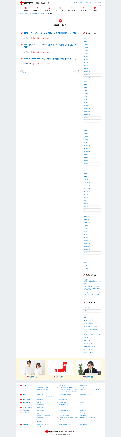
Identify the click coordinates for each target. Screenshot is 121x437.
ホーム (21, 13)
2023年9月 (87, 118)
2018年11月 (87, 259)
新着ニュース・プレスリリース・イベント (34, 13)
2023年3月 (87, 136)
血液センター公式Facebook (43, 415)
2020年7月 (87, 228)
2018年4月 (87, 268)
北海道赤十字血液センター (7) (92, 334)
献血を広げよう (27, 410)
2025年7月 (87, 50)
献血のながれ (40, 399)
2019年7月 (87, 256)
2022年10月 (87, 151)
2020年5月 (87, 234)
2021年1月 (87, 213)
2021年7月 (87, 194)
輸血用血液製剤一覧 (63, 404)
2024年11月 (87, 75)
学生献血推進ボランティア (65, 410)
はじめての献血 (41, 413)
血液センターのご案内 (42, 424)
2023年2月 (87, 139)
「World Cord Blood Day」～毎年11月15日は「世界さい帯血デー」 (50, 59)
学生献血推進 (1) (88, 323)
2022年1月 (87, 179)
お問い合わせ (97, 2)
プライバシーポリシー (42, 387)
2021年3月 (87, 207)
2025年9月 (87, 44)
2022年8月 (87, 157)
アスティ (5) (87, 340)
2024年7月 (87, 87)
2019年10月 (87, 249)
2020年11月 (87, 219)
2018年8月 (87, 265)
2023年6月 (87, 127)
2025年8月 (87, 47)
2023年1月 (87, 142)
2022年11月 (87, 148)
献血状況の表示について (43, 389)
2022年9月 (87, 154)
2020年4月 (87, 237)
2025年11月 (87, 38)
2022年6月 (87, 164)
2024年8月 (87, 84)
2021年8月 (87, 191)
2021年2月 (87, 210)
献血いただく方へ (28, 399)
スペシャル (26, 413)
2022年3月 (87, 173)
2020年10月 (87, 222)
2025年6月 (87, 53)
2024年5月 (87, 93)
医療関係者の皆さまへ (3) (90, 326)
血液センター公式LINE (64, 415)
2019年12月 (87, 243)
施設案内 (25, 424)
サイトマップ (88, 2)
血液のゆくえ (26, 402)
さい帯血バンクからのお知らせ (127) (92, 330)
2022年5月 (87, 167)
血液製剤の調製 (62, 402)
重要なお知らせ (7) (89, 352)
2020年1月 (87, 240)
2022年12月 (87, 145)
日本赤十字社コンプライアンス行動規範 (89, 389)
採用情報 (39, 426)
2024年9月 (87, 81)
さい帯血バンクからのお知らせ (43, 38)
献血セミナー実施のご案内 (65, 424)
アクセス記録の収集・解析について (67, 387)
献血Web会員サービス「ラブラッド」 (46, 397)
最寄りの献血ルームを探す (65, 394)
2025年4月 (87, 59)
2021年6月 (87, 197)
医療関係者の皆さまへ (42, 417)
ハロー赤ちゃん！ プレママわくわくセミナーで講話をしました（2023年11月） (92, 288)
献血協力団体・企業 (85, 410)
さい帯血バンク (62, 413)
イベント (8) (87, 314)
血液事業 (39, 421)
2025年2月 (87, 65)
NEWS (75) (87, 307)
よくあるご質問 (78, 2)
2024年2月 (87, 102)
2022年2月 (87, 176)
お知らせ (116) (88, 311)
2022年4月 (87, 170)
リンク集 (82, 387)
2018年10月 (87, 262)
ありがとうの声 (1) (89, 320)
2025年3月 (87, 62)
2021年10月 (87, 188)
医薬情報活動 (83, 415)
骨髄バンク (82, 413)
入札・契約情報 (83, 424)
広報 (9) (86, 317)
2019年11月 (87, 246)
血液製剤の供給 (41, 404)
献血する (25, 394)
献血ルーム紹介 (41, 394)
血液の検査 (39, 402)
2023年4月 (87, 133)
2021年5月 (87, 200)
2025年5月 (87, 56)
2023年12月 (76, 72)
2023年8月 (87, 121)
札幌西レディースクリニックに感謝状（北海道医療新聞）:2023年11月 (50, 33)
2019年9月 (87, 253)
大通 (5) (86, 337)
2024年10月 (87, 78)
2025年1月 (87, 68)
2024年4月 (87, 96)
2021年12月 (87, 182)
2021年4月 (87, 203)
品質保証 (82, 402)
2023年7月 (87, 124)
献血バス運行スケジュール (86, 394)
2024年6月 (87, 90)
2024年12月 (87, 72)
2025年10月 (87, 41)
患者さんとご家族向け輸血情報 (87, 417)
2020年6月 (87, 231)
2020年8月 (87, 225)
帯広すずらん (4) (88, 349)
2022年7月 (87, 160)
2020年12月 (87, 216)
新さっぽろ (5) (88, 343)
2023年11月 (87, 111)
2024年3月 (87, 99)
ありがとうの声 (27, 407)
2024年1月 (87, 105)
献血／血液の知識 (63, 399)
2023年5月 (87, 130)
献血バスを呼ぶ (41, 410)
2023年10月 (23, 72)
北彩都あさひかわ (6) (89, 346)
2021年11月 (87, 185)
